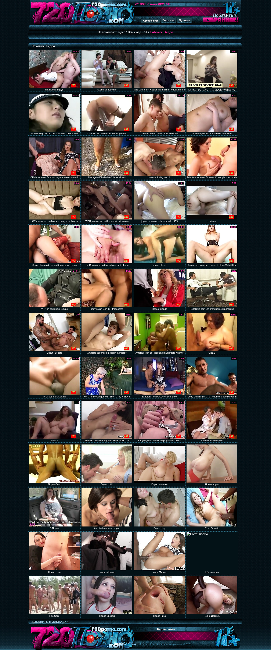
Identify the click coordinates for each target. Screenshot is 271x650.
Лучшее (184, 20)
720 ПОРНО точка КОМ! (149, 4)
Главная (168, 20)
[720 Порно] (53, 24)
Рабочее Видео (161, 32)
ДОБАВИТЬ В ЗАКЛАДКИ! (51, 622)
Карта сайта (166, 629)
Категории (150, 20)
